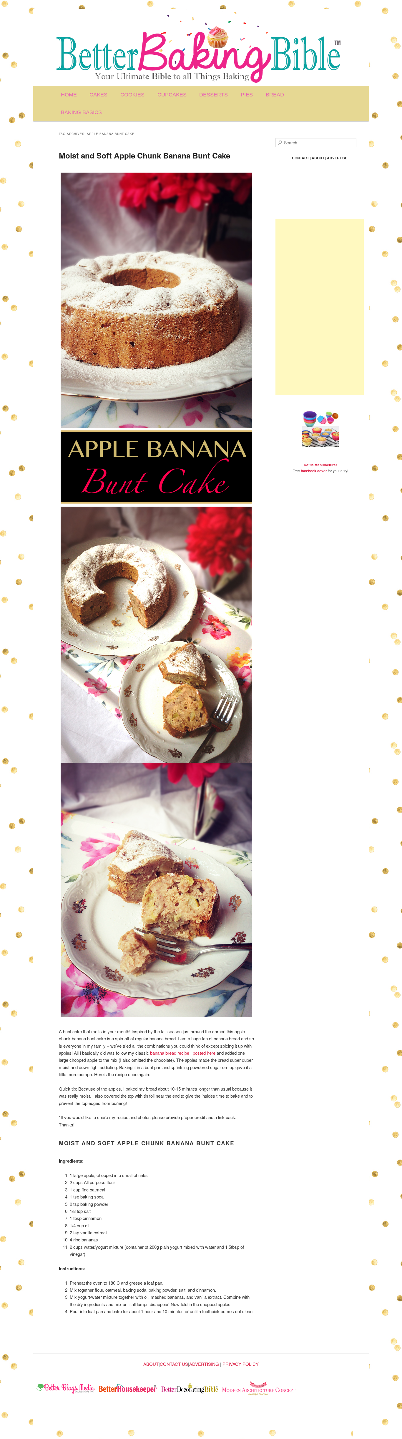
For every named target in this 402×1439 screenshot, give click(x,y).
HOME (69, 95)
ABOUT (151, 1364)
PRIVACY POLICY (240, 1364)
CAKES (98, 95)
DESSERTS (213, 95)
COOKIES (132, 95)
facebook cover (314, 470)
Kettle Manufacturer (320, 465)
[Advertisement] (319, 307)
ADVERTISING (204, 1364)
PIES (247, 95)
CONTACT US (174, 1364)
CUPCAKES (172, 95)
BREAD (275, 95)
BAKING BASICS (81, 112)
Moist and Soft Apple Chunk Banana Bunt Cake (144, 155)
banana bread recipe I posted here (182, 1053)
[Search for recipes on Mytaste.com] (65, 1389)
